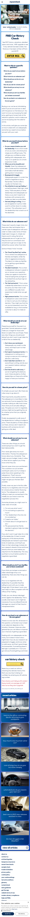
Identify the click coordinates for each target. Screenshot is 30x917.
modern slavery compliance (10, 895)
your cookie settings (7, 877)
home (4, 27)
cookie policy (5, 875)
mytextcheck (5, 885)
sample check (5, 867)
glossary (4, 882)
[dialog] (15, 909)
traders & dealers (7, 870)
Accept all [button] (8, 913)
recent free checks (7, 864)
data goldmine (6, 888)
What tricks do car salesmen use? (14, 76)
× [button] (28, 902)
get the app (5, 890)
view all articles (10, 847)
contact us (4, 857)
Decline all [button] (21, 913)
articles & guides (11, 27)
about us (4, 854)
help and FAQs (5, 898)
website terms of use (8, 893)
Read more (14, 909)
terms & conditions (7, 880)
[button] (15, 911)
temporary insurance (8, 862)
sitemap (4, 900)
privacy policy (5, 872)
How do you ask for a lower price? (14, 85)
